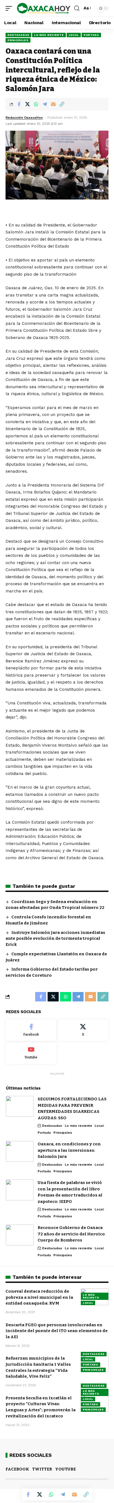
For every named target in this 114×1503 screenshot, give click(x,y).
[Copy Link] (62, 104)
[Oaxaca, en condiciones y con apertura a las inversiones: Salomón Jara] (19, 1151)
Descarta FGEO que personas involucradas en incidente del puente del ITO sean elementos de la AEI (57, 1331)
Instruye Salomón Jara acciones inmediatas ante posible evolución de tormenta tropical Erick (55, 938)
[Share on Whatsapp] (36, 104)
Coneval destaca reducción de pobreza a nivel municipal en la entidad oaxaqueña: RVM (39, 1297)
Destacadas (18, 34)
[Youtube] (31, 1053)
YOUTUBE (65, 1469)
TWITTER (42, 1469)
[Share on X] (27, 104)
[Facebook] (31, 1030)
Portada (91, 34)
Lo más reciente (49, 34)
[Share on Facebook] (19, 104)
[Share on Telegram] (44, 104)
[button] (10, 8)
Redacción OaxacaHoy (24, 117)
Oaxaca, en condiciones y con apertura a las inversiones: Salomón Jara (69, 1150)
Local (74, 34)
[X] (83, 1030)
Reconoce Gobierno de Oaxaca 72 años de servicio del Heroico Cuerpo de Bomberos (71, 1234)
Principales (17, 40)
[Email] (53, 104)
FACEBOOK (17, 1469)
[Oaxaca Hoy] (44, 8)
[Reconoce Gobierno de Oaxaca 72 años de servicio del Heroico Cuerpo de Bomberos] (19, 1235)
